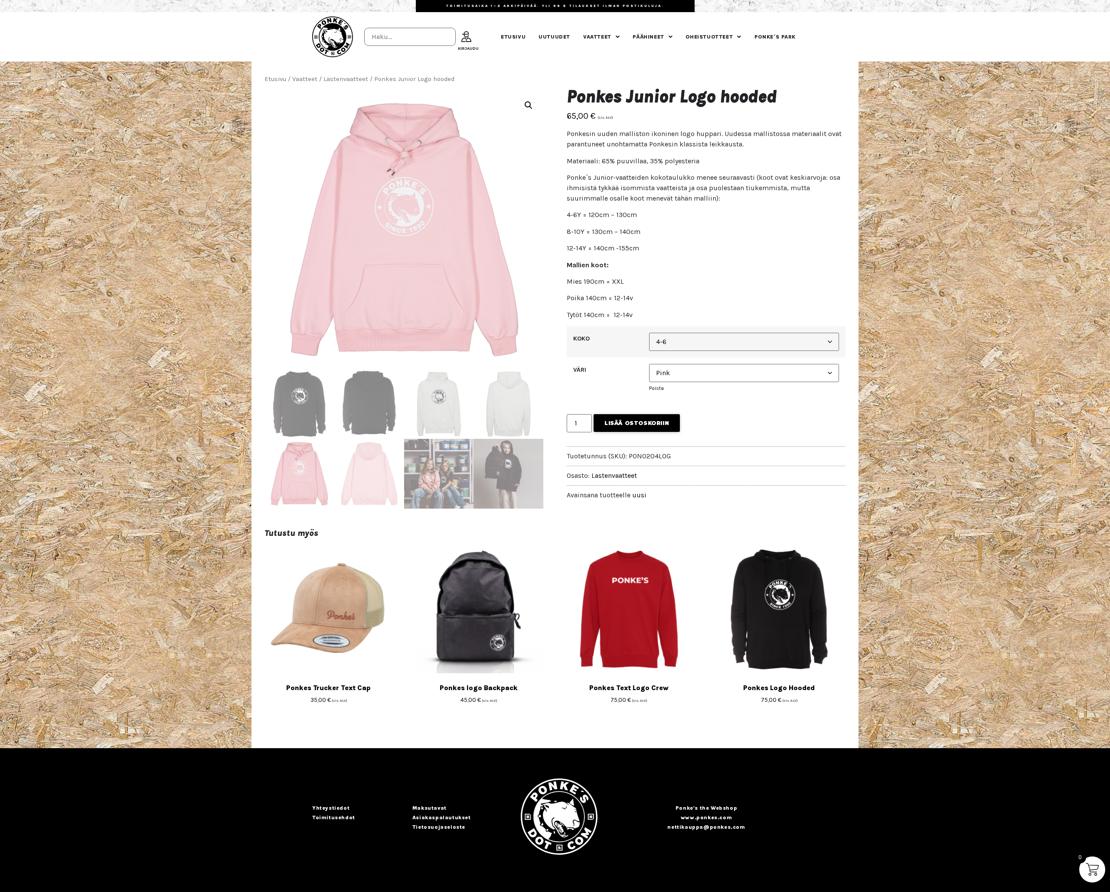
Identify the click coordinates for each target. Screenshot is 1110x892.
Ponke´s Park (775, 37)
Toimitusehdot (333, 817)
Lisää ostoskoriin (636, 423)
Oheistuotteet (709, 37)
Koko (581, 339)
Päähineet (648, 37)
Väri (579, 370)
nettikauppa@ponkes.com (706, 827)
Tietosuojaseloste (438, 827)
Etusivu (513, 37)
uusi (639, 495)
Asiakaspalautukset (441, 817)
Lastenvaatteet (345, 79)
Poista (656, 388)
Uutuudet (554, 37)
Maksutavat (429, 808)
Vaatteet (597, 37)
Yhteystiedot (330, 808)
